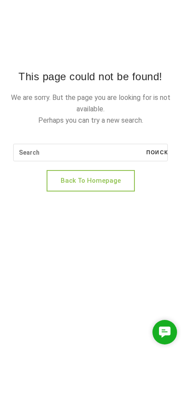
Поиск (156, 152)
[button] (164, 332)
